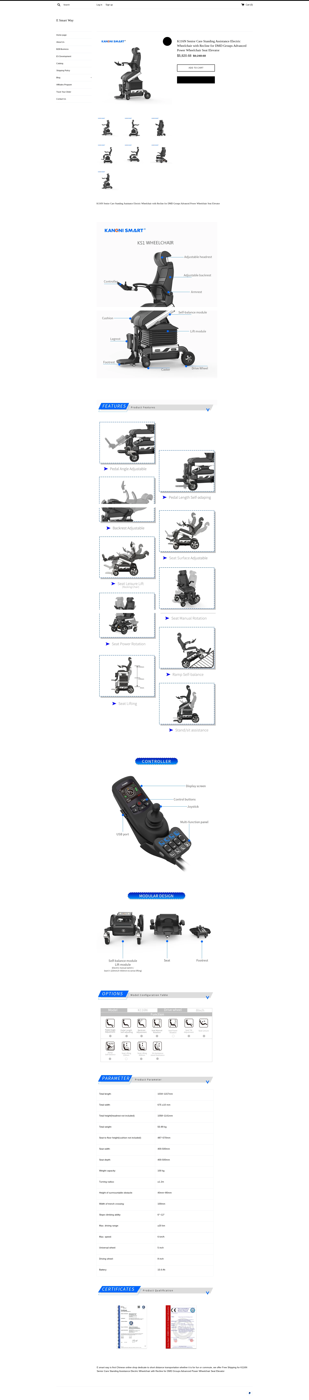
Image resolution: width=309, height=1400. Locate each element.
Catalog (59, 63)
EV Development (63, 56)
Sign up (109, 5)
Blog (74, 78)
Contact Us (61, 99)
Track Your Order (63, 92)
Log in (99, 5)
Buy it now (196, 80)
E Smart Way (65, 20)
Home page (61, 35)
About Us (60, 42)
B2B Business (62, 49)
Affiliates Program (64, 85)
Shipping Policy (63, 70)
